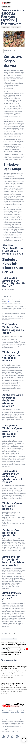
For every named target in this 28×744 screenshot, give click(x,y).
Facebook (21, 711)
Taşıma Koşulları (14, 712)
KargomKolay (5, 27)
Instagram (6, 712)
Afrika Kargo (6, 6)
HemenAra (13, 649)
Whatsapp (22, 649)
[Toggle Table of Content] (13, 51)
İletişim (22, 712)
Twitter (13, 711)
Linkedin (6, 711)
